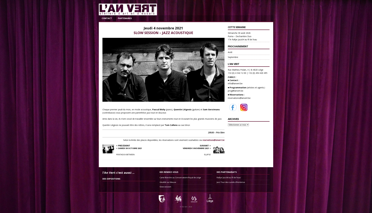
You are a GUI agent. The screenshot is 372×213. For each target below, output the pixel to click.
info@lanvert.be (235, 83)
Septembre (233, 57)
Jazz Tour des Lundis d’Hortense (231, 182)
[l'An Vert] (128, 13)
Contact (107, 18)
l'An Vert (184, 207)
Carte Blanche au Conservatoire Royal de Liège (180, 177)
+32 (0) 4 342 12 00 (237, 73)
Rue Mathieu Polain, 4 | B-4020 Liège (245, 69)
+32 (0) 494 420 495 (257, 73)
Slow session (165, 186)
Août (230, 52)
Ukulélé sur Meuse (168, 182)
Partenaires (125, 18)
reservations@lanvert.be (239, 98)
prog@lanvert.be (235, 90)
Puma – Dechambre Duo (242, 36)
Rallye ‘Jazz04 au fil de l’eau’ (229, 177)
